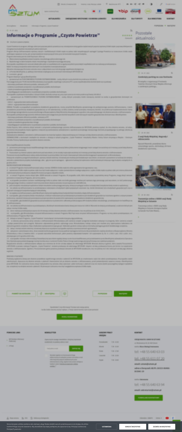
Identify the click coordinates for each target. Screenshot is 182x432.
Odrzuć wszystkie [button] (132, 427)
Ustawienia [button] (106, 427)
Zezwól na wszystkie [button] (162, 427)
